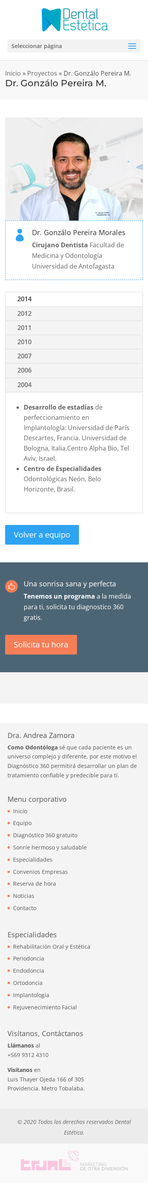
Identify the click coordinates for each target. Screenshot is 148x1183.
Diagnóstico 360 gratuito (45, 835)
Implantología (31, 995)
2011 (24, 327)
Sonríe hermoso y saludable (50, 847)
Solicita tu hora (41, 644)
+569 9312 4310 (28, 1055)
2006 (24, 370)
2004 (24, 384)
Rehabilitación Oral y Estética (51, 946)
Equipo (22, 823)
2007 (24, 356)
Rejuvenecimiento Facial (45, 1007)
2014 (24, 299)
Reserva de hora (34, 883)
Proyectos (42, 73)
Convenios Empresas (40, 871)
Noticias (23, 895)
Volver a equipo (42, 534)
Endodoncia (28, 970)
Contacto (24, 908)
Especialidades (32, 859)
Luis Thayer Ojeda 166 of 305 (45, 1079)
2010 (24, 341)
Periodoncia (28, 958)
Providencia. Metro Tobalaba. (46, 1088)
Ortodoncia (28, 982)
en (24, 1070)
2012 (24, 313)
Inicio (13, 73)
